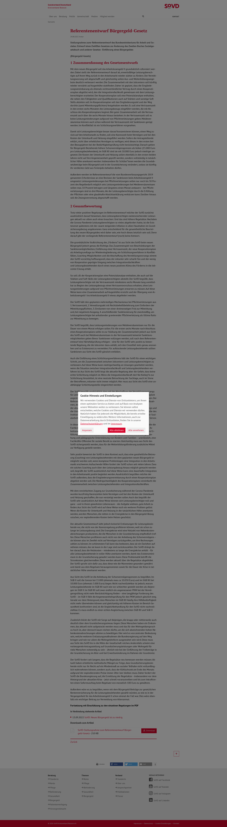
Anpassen (87, 430)
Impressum (116, 423)
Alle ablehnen (117, 430)
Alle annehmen (136, 430)
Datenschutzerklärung (91, 423)
